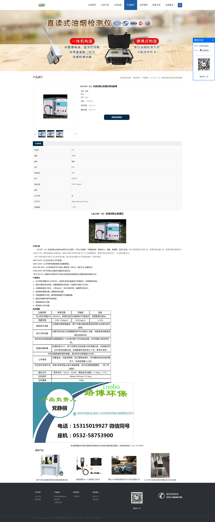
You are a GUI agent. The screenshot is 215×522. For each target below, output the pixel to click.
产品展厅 (131, 5)
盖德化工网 (88, 518)
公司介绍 (105, 5)
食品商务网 (97, 518)
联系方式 (157, 5)
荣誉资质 (38, 499)
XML (75, 518)
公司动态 (118, 5)
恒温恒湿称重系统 (60, 496)
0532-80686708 (174, 497)
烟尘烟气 (57, 499)
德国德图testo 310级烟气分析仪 (88, 479)
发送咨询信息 (116, 117)
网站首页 (136, 78)
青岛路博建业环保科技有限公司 (62, 518)
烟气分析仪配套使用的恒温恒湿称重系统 (52, 480)
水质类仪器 (58, 502)
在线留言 (169, 5)
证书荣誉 (144, 5)
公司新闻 (76, 496)
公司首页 (92, 5)
